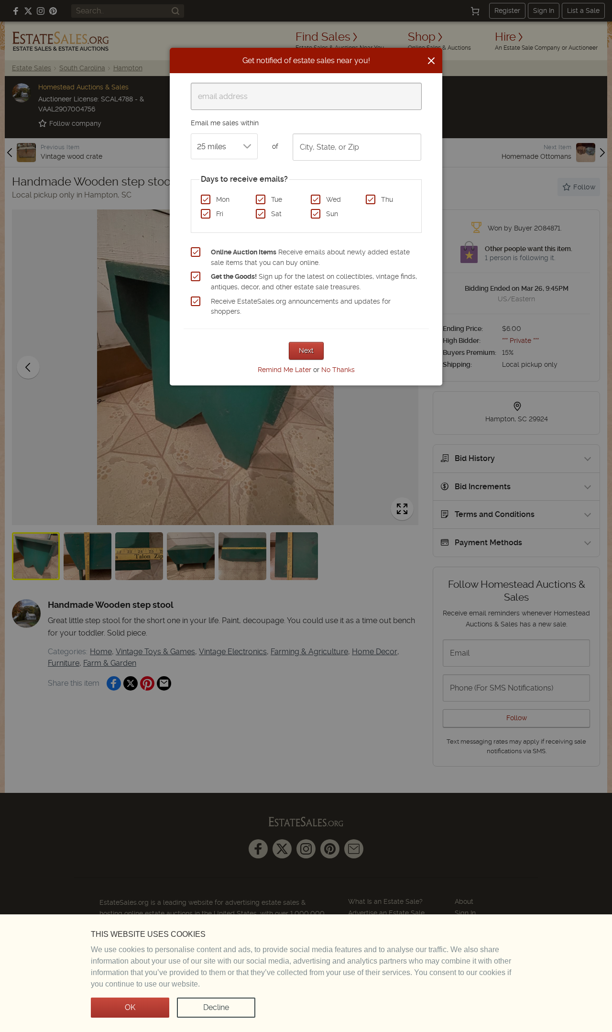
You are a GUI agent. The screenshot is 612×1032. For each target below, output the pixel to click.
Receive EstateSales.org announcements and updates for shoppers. (301, 306)
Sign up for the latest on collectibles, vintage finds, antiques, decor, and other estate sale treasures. (314, 282)
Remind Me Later (284, 369)
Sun (332, 214)
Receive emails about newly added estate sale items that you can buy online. (310, 257)
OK (130, 1007)
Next (306, 350)
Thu (387, 199)
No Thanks (338, 369)
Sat (276, 214)
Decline (216, 1007)
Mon (223, 199)
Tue (276, 199)
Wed (333, 199)
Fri (219, 214)
